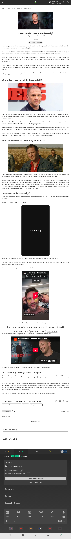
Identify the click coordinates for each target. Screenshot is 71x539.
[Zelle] (30, 517)
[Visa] (7, 512)
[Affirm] (41, 517)
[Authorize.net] (50, 451)
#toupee (25, 405)
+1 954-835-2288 (13, 470)
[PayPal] (63, 512)
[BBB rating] (64, 451)
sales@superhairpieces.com (16, 474)
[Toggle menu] (2, 2)
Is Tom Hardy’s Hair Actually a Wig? (21, 9)
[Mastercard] (18, 512)
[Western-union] (41, 512)
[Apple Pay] (18, 517)
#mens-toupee (7, 401)
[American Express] (30, 512)
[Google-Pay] (7, 517)
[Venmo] (52, 517)
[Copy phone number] (21, 470)
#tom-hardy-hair (19, 401)
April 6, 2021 (52, 331)
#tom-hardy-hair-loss (34, 401)
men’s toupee (32, 385)
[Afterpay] (52, 512)
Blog (8, 9)
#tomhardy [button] (35, 230)
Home (3, 9)
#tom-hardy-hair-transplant (11, 405)
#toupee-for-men (36, 405)
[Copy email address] (28, 473)
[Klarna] (63, 517)
